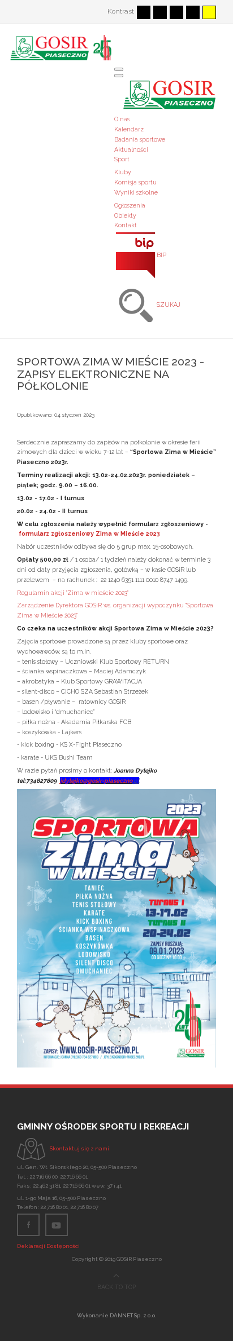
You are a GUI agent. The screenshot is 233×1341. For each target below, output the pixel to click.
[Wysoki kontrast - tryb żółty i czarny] (209, 12)
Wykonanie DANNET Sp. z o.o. (117, 1315)
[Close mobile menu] (118, 75)
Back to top (116, 1287)
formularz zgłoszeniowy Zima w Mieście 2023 (89, 533)
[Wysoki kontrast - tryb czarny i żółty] (193, 12)
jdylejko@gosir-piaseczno (96, 780)
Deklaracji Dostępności (48, 1246)
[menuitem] (122, 119)
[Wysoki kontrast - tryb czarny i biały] (176, 12)
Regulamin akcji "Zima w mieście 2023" (72, 592)
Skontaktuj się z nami (79, 1148)
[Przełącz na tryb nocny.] (160, 12)
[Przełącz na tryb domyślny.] (143, 12)
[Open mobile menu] (118, 69)
